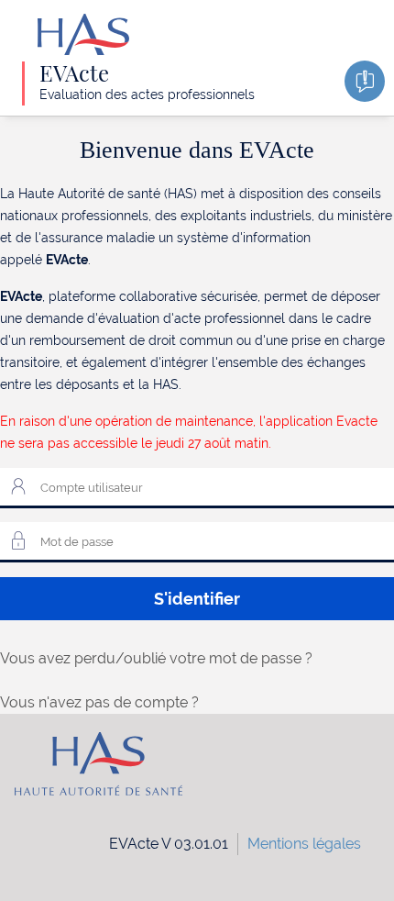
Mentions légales (304, 843)
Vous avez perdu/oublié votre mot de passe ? (156, 658)
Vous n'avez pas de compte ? (99, 702)
